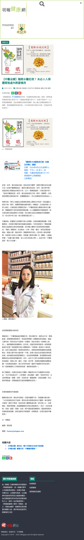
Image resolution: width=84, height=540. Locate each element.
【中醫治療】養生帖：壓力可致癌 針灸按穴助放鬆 (25, 446)
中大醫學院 (16, 97)
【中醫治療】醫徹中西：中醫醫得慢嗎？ (22, 449)
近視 (45, 88)
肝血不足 (31, 88)
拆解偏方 (24, 88)
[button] (81, 3)
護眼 (42, 88)
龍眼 (49, 88)
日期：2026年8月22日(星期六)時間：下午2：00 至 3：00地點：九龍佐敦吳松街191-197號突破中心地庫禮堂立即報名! (36, 170)
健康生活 (5, 42)
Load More (42, 466)
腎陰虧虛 (37, 88)
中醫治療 (18, 88)
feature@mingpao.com (15, 431)
